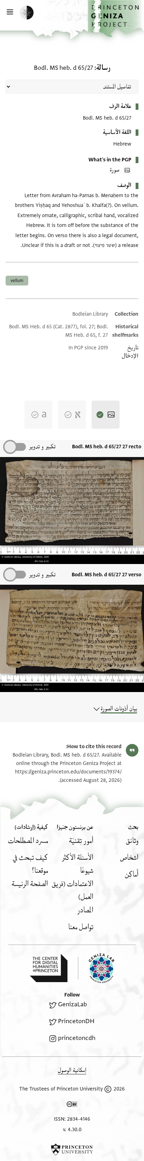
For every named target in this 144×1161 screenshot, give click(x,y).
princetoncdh (76, 1038)
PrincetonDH (76, 1021)
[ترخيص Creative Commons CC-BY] (72, 1105)
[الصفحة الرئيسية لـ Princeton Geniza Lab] (96, 968)
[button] (116, 18)
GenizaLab (72, 1004)
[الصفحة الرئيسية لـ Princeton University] (72, 1149)
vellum (16, 280)
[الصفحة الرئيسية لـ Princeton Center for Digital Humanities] (48, 968)
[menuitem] (132, 841)
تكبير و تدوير (42, 446)
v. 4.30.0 (72, 1129)
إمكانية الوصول (72, 1070)
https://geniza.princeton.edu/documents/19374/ (68, 772)
